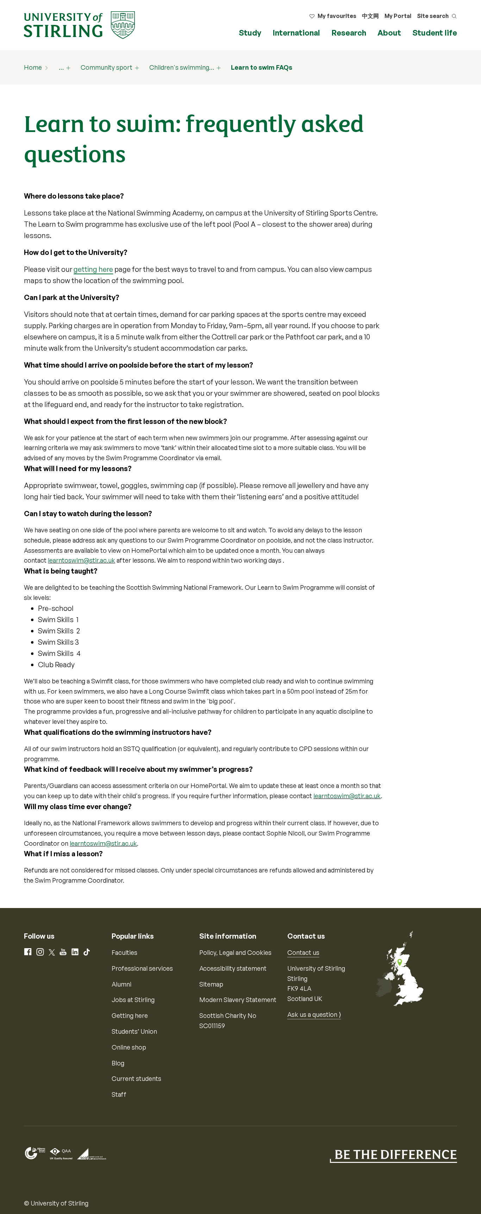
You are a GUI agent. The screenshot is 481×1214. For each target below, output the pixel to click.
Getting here (130, 1015)
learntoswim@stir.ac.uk (81, 560)
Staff (119, 1094)
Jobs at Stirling (133, 999)
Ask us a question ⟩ (314, 1014)
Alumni (121, 984)
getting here (93, 269)
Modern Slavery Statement (237, 999)
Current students (136, 1078)
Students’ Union (134, 1031)
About (389, 32)
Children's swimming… (181, 67)
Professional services (142, 968)
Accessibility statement (233, 968)
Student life (434, 32)
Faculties (124, 952)
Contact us (303, 952)
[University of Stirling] (79, 24)
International (296, 32)
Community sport (106, 67)
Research (348, 32)
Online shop (129, 1047)
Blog (118, 1063)
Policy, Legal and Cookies (235, 952)
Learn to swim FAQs (261, 67)
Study (250, 32)
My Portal (398, 15)
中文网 (370, 15)
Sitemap (211, 984)
